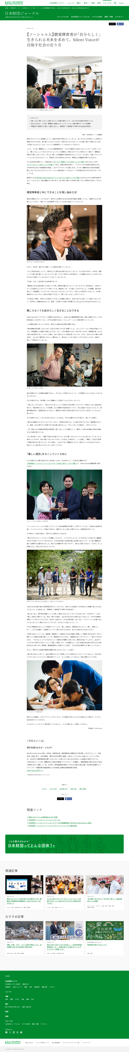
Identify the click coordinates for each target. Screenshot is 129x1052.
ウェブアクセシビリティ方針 (71, 1043)
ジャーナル (107, 3)
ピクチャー (119, 16)
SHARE (121, 24)
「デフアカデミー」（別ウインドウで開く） (40, 164)
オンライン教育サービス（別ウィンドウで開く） (70, 162)
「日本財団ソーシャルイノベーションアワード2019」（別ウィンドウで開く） (52, 463)
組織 (25, 987)
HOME (6, 8)
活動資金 (36, 987)
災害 (22, 999)
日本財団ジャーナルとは (80, 16)
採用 (99, 3)
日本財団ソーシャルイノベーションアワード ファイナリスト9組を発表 (53, 826)
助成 (93, 3)
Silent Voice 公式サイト (35, 770)
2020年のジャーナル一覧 (28, 8)
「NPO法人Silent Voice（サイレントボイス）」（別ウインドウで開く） (58, 177)
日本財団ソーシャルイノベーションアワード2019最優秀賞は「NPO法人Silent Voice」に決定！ (60, 823)
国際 (11, 999)
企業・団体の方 (26, 1007)
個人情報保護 (56, 1043)
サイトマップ (86, 1043)
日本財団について (56, 3)
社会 (32, 999)
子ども (17, 999)
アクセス (51, 987)
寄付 (85, 3)
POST (113, 24)
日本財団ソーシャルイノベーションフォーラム (44, 820)
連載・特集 (108, 16)
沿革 (30, 987)
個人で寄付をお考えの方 (12, 1007)
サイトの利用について (42, 1043)
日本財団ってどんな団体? (12, 984)
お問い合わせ (29, 1043)
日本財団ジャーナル (15, 8)
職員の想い (26, 984)
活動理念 (8, 987)
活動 (78, 3)
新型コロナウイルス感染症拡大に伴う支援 (43, 817)
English (121, 3)
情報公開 (44, 987)
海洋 (6, 999)
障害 (27, 999)
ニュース (70, 3)
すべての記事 (97, 16)
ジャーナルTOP (63, 16)
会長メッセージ (17, 987)
